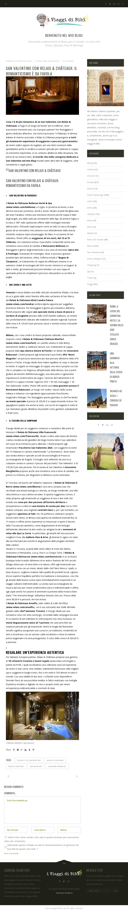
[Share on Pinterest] (33, 749)
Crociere (91, 175)
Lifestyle (91, 214)
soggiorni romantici (57, 766)
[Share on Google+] (22, 749)
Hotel (39, 61)
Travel (90, 277)
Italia (44, 61)
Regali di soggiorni (55, 760)
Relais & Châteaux (46, 137)
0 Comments (68, 61)
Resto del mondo (95, 239)
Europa (90, 182)
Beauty (90, 163)
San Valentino (53, 61)
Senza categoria (95, 258)
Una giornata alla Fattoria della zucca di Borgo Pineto (116, 367)
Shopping (91, 265)
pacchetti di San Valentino (29, 760)
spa (89, 271)
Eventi (90, 188)
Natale (90, 233)
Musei (90, 220)
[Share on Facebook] (14, 749)
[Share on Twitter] (18, 749)
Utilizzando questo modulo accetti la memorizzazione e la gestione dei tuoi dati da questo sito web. (43, 847)
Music (90, 226)
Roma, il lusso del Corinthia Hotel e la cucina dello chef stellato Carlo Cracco (116, 325)
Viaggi (90, 284)
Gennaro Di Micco (64, 892)
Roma (90, 245)
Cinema (90, 169)
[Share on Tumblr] (29, 749)
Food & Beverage (95, 194)
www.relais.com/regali (62, 660)
